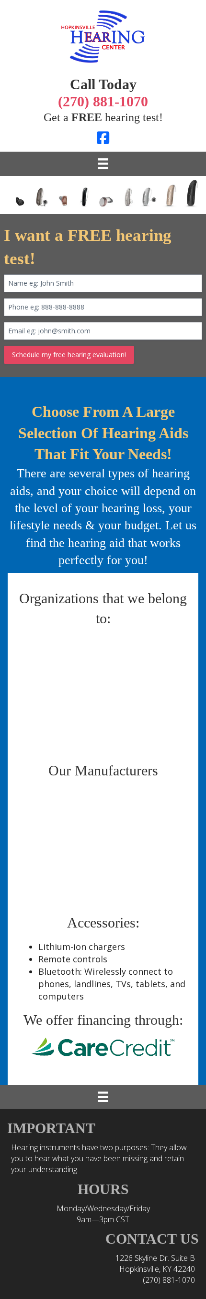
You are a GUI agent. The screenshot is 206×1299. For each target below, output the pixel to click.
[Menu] (103, 163)
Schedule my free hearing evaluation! (69, 354)
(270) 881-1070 (169, 1280)
